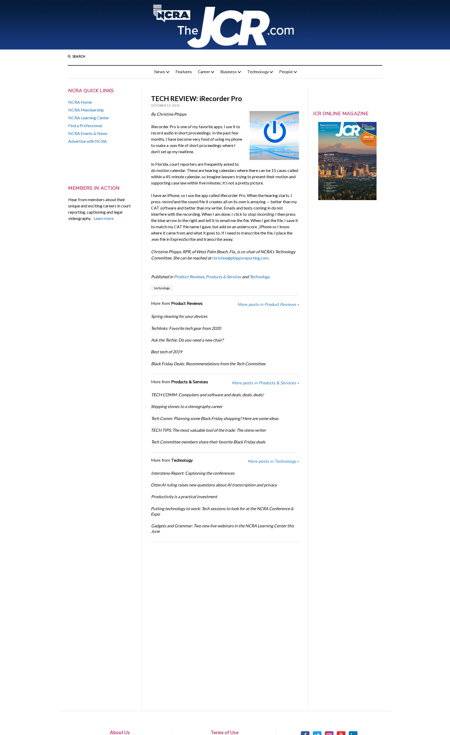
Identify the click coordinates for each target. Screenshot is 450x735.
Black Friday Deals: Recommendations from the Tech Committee (208, 363)
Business (228, 72)
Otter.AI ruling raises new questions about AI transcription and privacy (214, 484)
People (286, 72)
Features (184, 72)
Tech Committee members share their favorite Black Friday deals (208, 441)
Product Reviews (189, 276)
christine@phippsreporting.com (240, 257)
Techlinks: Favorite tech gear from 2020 (186, 328)
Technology (258, 72)
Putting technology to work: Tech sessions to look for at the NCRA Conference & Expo (222, 511)
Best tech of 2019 (166, 351)
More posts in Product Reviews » (268, 304)
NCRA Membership (86, 109)
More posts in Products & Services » (265, 383)
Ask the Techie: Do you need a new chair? (187, 339)
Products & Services (223, 276)
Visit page (225, 25)
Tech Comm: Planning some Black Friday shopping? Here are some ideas (214, 418)
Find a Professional (85, 125)
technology (162, 288)
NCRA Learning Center (88, 117)
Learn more (103, 218)
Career (204, 72)
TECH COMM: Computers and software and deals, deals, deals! (207, 394)
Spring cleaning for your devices (179, 316)
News (159, 72)
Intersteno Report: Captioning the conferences (192, 473)
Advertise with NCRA (87, 141)
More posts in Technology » (273, 461)
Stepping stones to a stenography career (186, 406)
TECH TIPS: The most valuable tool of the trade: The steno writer (208, 430)
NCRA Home (80, 102)
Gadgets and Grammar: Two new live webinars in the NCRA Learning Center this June (222, 528)
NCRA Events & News (88, 133)
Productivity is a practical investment (184, 496)
